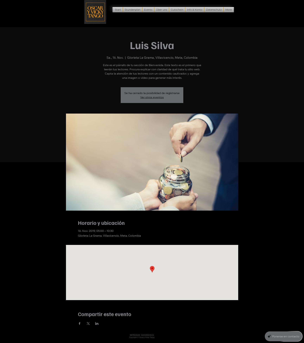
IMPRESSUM (135, 335)
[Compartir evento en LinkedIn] (97, 323)
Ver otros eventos (152, 97)
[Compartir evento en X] (88, 323)
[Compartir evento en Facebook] (79, 323)
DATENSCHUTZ (147, 335)
